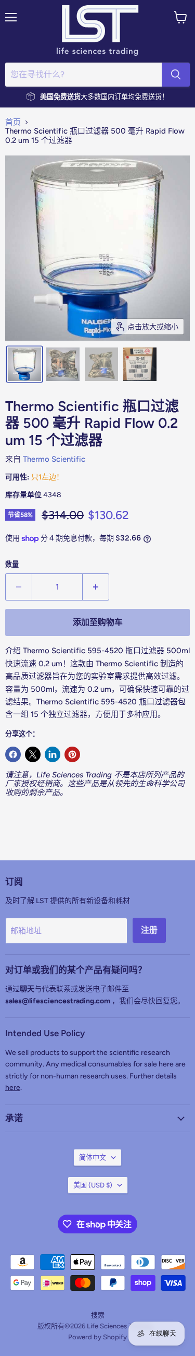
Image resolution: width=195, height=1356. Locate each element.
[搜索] (176, 75)
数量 (12, 564)
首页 (13, 122)
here (12, 1087)
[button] (24, 364)
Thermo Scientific (54, 459)
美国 (92, 1185)
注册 (149, 930)
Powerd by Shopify (97, 1337)
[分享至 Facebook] (13, 754)
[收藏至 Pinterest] (72, 754)
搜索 (98, 1315)
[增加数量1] (96, 587)
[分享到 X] (33, 754)
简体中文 (92, 1157)
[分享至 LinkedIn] (52, 754)
